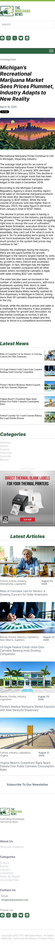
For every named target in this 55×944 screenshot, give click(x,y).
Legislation (20, 583)
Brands (4, 459)
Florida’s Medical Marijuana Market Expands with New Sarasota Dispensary (20, 386)
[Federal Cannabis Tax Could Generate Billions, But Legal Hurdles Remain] (49, 417)
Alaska (4, 446)
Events (12, 581)
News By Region (10, 876)
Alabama (5, 442)
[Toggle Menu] (51, 50)
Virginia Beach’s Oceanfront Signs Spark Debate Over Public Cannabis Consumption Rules (19, 401)
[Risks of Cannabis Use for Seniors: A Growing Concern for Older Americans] (49, 355)
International (6, 583)
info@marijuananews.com (14, 899)
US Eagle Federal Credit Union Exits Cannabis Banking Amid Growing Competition (21, 370)
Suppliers (19, 639)
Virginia (4, 755)
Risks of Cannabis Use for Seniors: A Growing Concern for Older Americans (21, 355)
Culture (4, 581)
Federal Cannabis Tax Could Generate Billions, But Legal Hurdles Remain (21, 416)
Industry (21, 581)
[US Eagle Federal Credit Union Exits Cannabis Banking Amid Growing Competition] (49, 370)
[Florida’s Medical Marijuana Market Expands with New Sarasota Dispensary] (49, 386)
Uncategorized (8, 59)
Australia (5, 456)
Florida (12, 696)
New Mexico (6, 639)
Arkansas (6, 452)
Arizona (4, 449)
